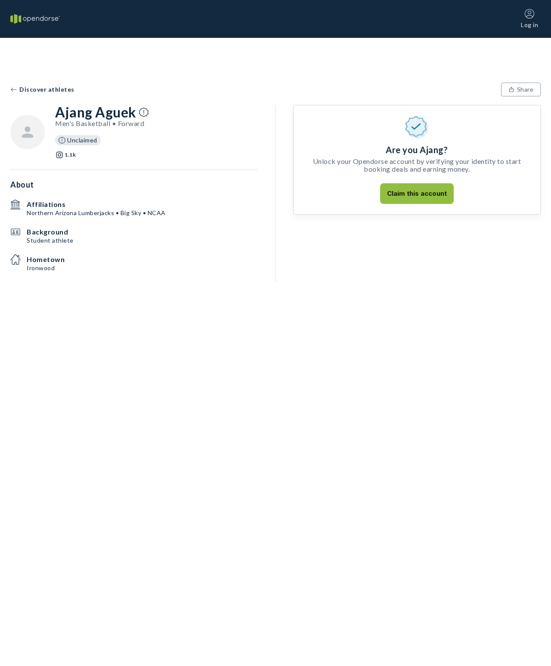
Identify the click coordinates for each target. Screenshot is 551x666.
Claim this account (417, 193)
